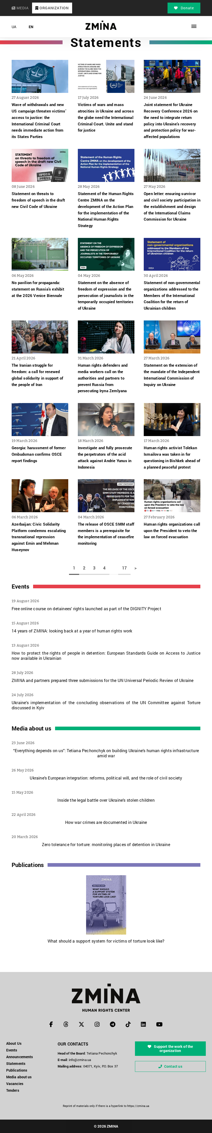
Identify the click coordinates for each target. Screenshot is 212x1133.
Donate (187, 7)
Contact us (173, 1066)
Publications (28, 865)
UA (14, 26)
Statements (15, 1063)
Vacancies (14, 1083)
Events (20, 586)
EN (31, 26)
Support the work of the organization (173, 1048)
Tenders (12, 1090)
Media (22, 7)
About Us (13, 1043)
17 (124, 567)
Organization (54, 7)
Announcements (19, 1056)
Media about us (31, 728)
